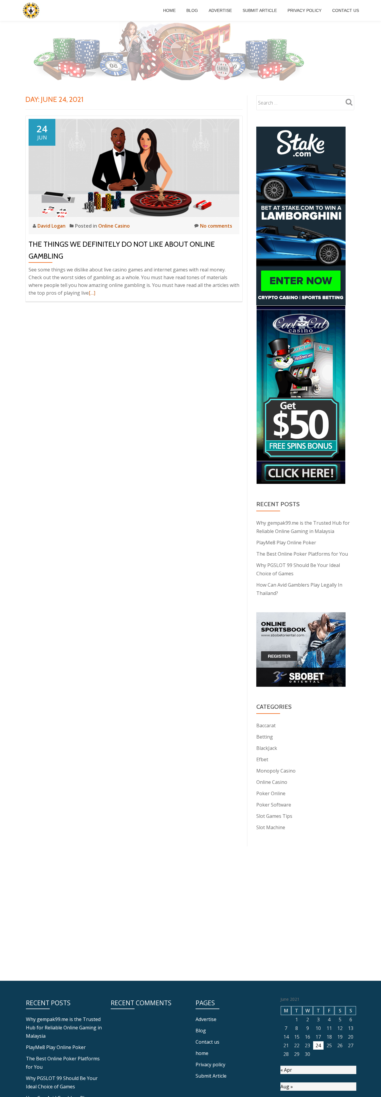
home (202, 1053)
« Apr (286, 1070)
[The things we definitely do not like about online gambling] (134, 167)
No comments (216, 226)
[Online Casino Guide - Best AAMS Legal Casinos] (32, 10)
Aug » (286, 1086)
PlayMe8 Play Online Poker (286, 542)
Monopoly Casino (276, 770)
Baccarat (266, 725)
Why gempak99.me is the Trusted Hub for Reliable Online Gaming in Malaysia (64, 1027)
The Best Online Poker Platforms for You (302, 554)
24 (318, 1045)
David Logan (52, 226)
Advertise (220, 10)
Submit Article (260, 10)
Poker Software (273, 804)
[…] (92, 293)
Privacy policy (304, 10)
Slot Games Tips (274, 816)
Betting (264, 737)
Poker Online (270, 793)
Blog (192, 10)
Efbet (262, 759)
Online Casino (114, 226)
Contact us (345, 10)
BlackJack (266, 748)
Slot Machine (270, 827)
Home (169, 10)
